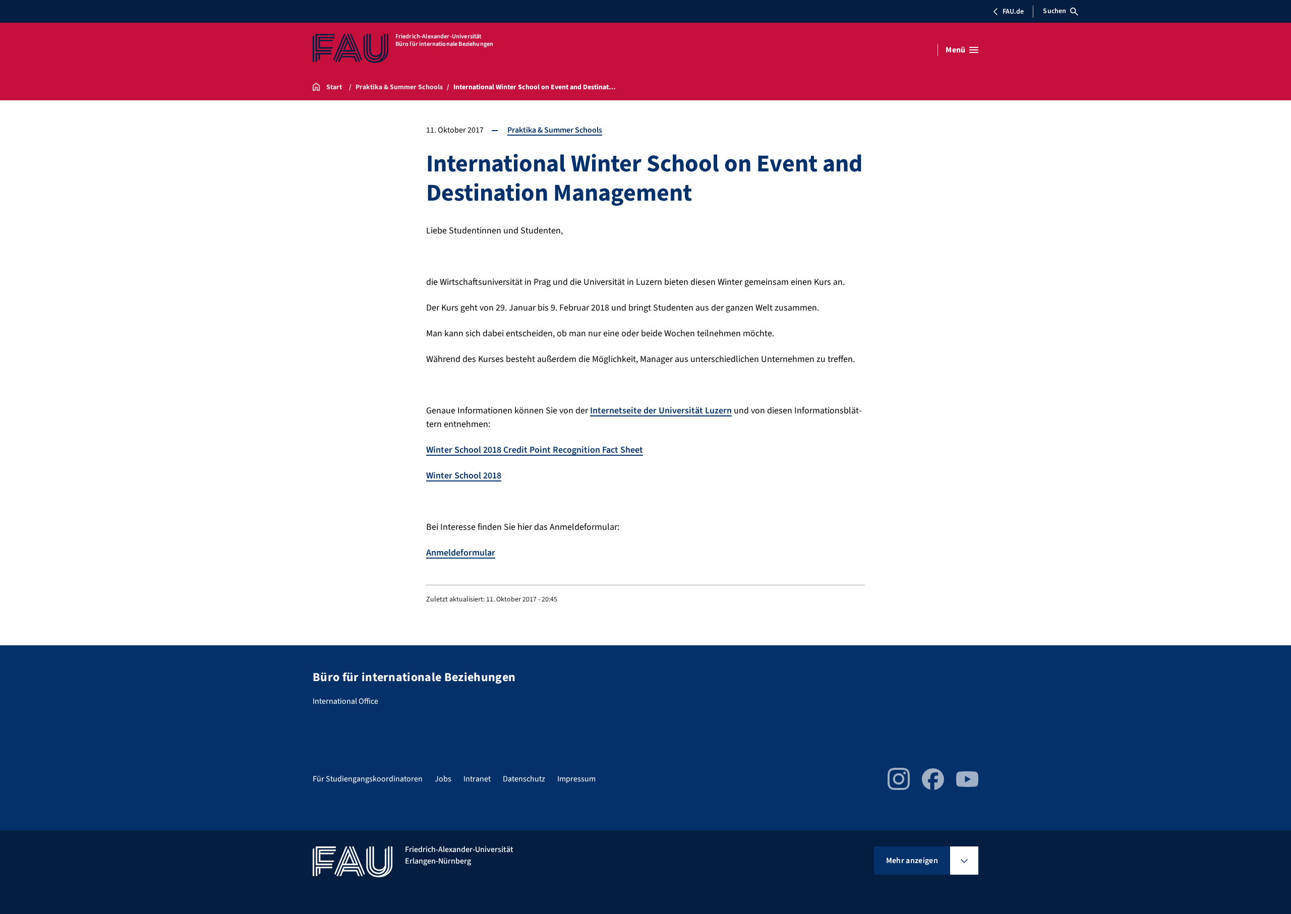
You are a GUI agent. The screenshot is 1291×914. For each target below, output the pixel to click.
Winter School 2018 (463, 475)
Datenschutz (524, 778)
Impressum (576, 778)
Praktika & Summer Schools (554, 130)
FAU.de (1013, 12)
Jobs (443, 778)
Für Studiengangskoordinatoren (368, 778)
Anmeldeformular (460, 552)
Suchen (1054, 11)
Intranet (477, 778)
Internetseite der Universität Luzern (661, 410)
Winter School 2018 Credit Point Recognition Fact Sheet (534, 450)
